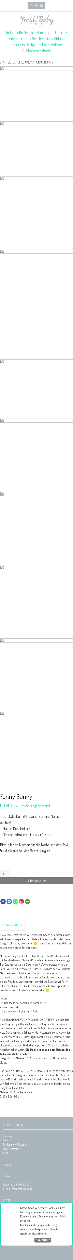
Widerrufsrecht (11, 1148)
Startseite (7, 62)
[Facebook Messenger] (9, 901)
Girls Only (24, 62)
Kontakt (7, 1176)
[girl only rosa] (36, 148)
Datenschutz (9, 1140)
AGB (5, 1153)
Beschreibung (12, 924)
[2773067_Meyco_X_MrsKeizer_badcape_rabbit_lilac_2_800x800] (36, 304)
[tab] (12, 924)
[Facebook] (3, 901)
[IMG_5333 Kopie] (36, 93)
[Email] (27, 901)
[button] (36, 5)
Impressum (9, 1136)
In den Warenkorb (36, 880)
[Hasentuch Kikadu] (36, 213)
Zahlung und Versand (14, 1144)
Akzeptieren (42, 1239)
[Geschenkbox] (36, 389)
